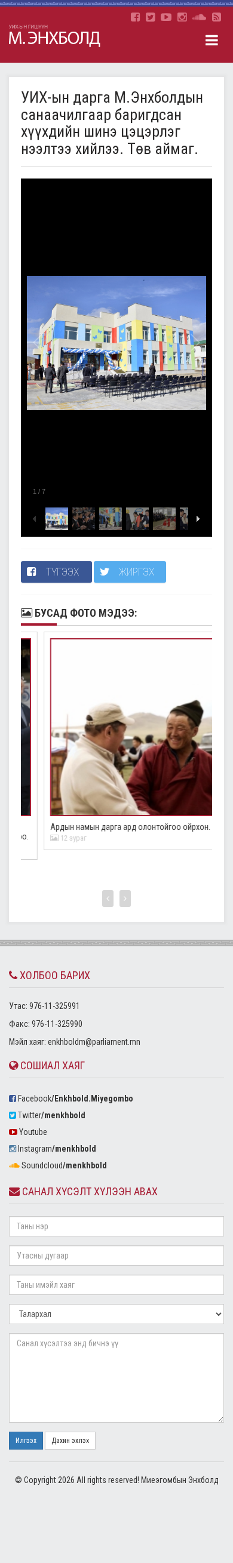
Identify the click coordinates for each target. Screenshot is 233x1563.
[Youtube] (166, 17)
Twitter (50, 1115)
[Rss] (216, 17)
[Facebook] (135, 17)
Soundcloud (63, 1165)
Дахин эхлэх (70, 1440)
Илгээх (26, 1440)
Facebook (74, 1098)
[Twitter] (150, 17)
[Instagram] (181, 17)
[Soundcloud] (199, 17)
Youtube (32, 1132)
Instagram (56, 1148)
